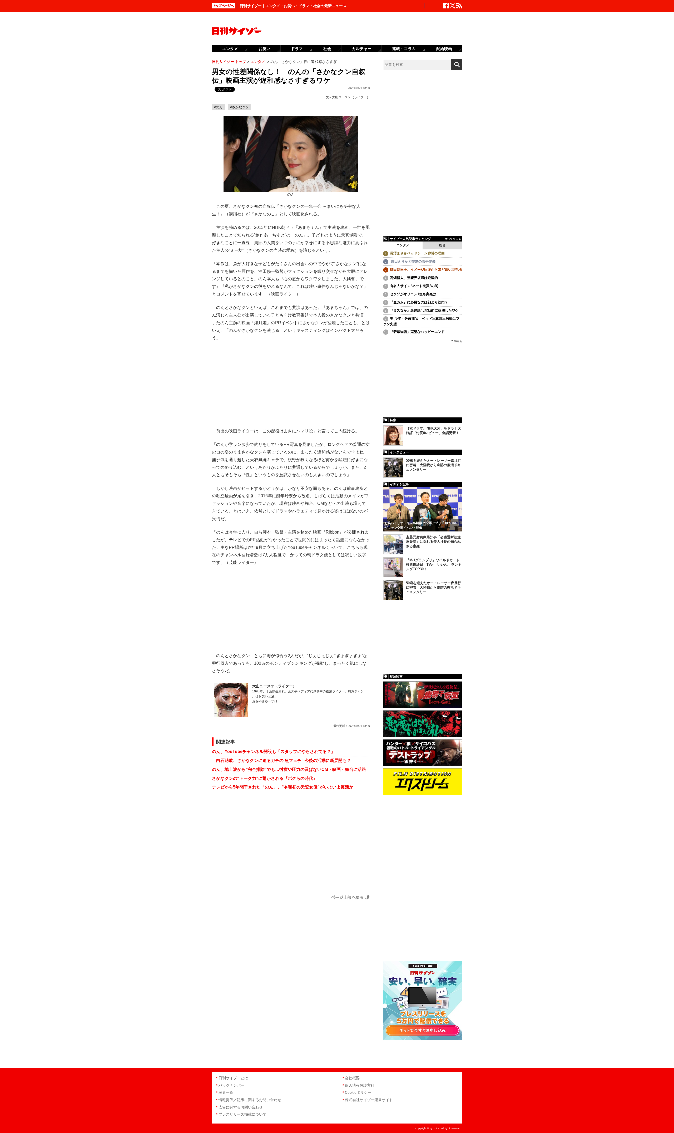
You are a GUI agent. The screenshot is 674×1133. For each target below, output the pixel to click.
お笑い (264, 48)
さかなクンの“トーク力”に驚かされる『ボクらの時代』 (264, 778)
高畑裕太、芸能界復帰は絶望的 (414, 278)
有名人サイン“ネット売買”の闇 (414, 286)
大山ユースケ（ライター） (351, 97)
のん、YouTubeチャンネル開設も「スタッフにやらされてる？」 (273, 751)
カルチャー (361, 48)
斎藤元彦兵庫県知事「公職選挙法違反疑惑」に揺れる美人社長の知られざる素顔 (433, 541)
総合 (442, 245)
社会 (327, 48)
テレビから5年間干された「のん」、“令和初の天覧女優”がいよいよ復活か (282, 787)
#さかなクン (239, 107)
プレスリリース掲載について (242, 1114)
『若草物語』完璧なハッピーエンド (417, 332)
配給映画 (444, 48)
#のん (218, 107)
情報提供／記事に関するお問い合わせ (250, 1100)
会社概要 (352, 1078)
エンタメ (403, 245)
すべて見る (451, 239)
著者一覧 (226, 1092)
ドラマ (297, 48)
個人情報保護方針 (359, 1085)
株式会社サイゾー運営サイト (369, 1100)
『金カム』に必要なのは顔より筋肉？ (419, 302)
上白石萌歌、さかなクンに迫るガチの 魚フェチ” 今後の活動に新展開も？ (281, 760)
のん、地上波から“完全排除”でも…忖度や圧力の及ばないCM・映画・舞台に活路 (289, 769)
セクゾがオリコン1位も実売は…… (416, 294)
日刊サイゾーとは (233, 1078)
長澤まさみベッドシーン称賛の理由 (417, 253)
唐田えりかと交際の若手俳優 (412, 261)
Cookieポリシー (358, 1092)
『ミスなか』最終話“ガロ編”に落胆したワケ (424, 310)
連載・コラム (404, 48)
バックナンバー (231, 1085)
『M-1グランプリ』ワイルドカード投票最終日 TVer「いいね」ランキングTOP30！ (433, 564)
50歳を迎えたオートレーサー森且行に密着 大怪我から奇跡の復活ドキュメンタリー (433, 465)
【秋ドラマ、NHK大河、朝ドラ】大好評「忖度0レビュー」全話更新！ (433, 430)
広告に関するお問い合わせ (241, 1107)
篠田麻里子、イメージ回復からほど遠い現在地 (426, 270)
